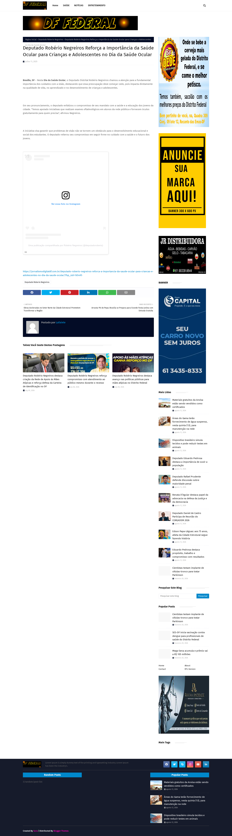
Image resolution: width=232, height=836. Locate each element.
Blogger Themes (61, 831)
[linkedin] (206, 764)
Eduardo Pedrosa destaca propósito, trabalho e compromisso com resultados (188, 553)
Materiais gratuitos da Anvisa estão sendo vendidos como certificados (187, 403)
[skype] (182, 764)
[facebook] (166, 764)
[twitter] (174, 764)
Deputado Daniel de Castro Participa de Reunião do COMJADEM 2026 (186, 517)
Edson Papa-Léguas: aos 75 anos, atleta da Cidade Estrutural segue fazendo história (190, 535)
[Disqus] (88, 439)
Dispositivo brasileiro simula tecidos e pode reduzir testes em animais (189, 444)
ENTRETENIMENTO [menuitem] (96, 5)
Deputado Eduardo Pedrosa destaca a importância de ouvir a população (189, 462)
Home (161, 665)
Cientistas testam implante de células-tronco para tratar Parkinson (188, 571)
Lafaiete (60, 322)
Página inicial (31, 39)
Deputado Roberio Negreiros (50, 39)
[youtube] (198, 764)
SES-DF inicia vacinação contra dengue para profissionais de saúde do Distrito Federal (188, 636)
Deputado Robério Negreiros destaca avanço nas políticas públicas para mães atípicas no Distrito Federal (132, 379)
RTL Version (190, 669)
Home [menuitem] (55, 5)
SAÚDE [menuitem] (66, 5)
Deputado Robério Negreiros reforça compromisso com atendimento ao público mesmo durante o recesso (87, 379)
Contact (162, 669)
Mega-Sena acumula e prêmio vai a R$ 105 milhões (190, 652)
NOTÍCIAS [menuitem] (78, 5)
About (187, 665)
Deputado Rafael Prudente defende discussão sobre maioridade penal (186, 480)
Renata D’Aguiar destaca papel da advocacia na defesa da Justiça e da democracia (190, 498)
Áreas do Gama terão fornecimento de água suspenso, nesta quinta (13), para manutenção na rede (190, 423)
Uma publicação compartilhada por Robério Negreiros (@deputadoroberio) (65, 245)
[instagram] (190, 764)
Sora (35, 831)
